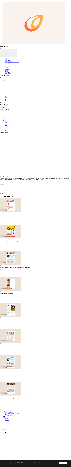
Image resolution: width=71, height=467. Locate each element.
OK (1, 184)
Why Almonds (4, 59)
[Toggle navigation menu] (0, 48)
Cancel (4, 184)
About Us (4, 65)
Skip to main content (3, 0)
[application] (35, 463)
